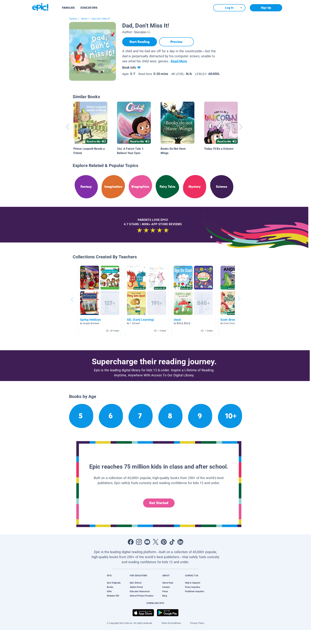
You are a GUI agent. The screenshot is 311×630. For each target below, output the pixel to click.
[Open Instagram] (139, 542)
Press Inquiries (192, 587)
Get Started (158, 502)
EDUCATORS (88, 8)
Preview (176, 42)
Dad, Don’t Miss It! (101, 18)
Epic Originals (114, 583)
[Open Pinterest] (164, 542)
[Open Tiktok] (172, 542)
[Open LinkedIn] (180, 542)
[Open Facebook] (131, 542)
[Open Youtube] (147, 542)
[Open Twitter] (155, 542)
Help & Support (192, 583)
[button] (100, 299)
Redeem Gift (113, 596)
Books (84, 18)
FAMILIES (68, 8)
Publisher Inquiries (194, 591)
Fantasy (73, 18)
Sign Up (266, 8)
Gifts (109, 591)
